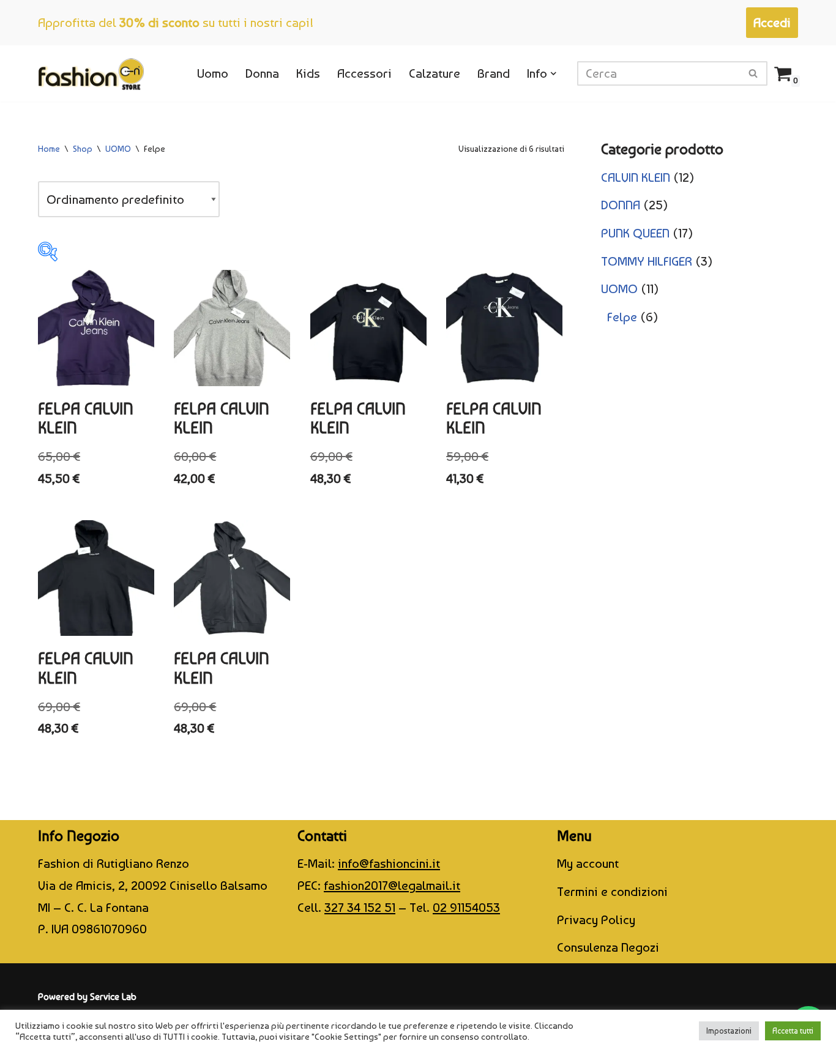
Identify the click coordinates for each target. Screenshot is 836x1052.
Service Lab (113, 996)
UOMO (118, 149)
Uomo (212, 73)
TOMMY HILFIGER (646, 261)
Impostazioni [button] (729, 1030)
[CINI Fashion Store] (91, 73)
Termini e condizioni (612, 891)
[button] (553, 73)
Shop (82, 149)
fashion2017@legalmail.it (392, 885)
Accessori (364, 73)
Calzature (434, 73)
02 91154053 (466, 907)
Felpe (622, 316)
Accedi (772, 22)
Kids (308, 73)
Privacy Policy (596, 919)
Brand (493, 73)
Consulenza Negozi (608, 947)
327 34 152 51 (359, 907)
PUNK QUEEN (635, 233)
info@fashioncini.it (389, 863)
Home (49, 149)
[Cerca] (753, 73)
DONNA (620, 204)
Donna (262, 73)
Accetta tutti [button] (792, 1030)
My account (588, 863)
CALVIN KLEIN (635, 177)
